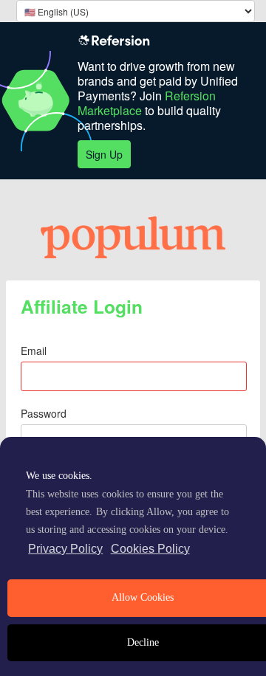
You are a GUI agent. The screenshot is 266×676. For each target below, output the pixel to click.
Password (43, 413)
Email (34, 350)
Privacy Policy (65, 548)
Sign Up (104, 154)
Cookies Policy (150, 548)
